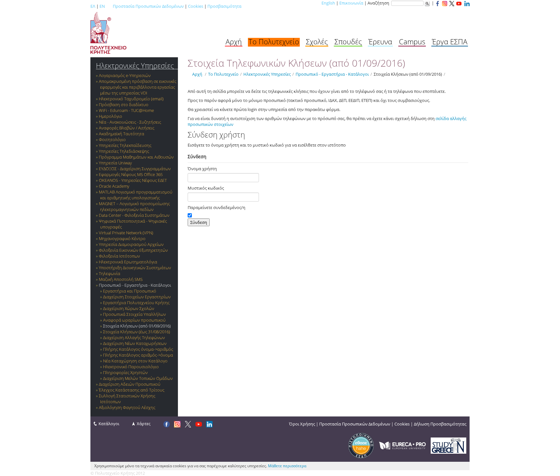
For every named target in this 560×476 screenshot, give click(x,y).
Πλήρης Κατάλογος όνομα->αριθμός (138, 349)
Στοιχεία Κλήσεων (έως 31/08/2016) (136, 332)
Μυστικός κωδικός (206, 188)
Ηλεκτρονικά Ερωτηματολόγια (128, 262)
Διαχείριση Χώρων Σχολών (128, 308)
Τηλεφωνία (109, 273)
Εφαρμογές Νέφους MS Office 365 (131, 174)
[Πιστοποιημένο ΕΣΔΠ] (361, 445)
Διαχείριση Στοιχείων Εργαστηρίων (137, 297)
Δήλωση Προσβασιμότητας (440, 424)
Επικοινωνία (351, 3)
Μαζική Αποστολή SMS (121, 279)
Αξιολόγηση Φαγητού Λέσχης (127, 407)
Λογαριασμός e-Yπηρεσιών (125, 75)
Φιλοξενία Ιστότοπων (119, 256)
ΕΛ (92, 6)
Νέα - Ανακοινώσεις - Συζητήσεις (130, 122)
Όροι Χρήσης (302, 424)
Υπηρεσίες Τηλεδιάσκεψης (124, 151)
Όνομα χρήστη (202, 169)
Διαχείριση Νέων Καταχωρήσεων (135, 343)
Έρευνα (380, 41)
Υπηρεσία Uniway (115, 163)
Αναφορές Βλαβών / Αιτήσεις (126, 128)
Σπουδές (348, 41)
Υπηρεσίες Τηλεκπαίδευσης (125, 145)
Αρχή (234, 41)
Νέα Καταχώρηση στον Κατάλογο (135, 361)
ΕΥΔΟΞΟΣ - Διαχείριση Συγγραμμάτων (135, 169)
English (328, 3)
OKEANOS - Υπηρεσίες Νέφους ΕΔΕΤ (133, 180)
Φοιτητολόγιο (112, 139)
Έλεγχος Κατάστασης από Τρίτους (131, 390)
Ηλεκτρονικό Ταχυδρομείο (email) (131, 99)
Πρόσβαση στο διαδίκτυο (123, 104)
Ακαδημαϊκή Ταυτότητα (121, 134)
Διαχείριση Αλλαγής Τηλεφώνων (134, 337)
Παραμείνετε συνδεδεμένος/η (216, 207)
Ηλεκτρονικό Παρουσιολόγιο (131, 367)
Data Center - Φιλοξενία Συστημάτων (134, 215)
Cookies (195, 6)
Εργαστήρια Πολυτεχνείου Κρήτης (136, 302)
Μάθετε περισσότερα (287, 466)
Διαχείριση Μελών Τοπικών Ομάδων (138, 378)
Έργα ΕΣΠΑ (449, 41)
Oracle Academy (114, 186)
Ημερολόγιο (110, 116)
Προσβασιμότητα (224, 6)
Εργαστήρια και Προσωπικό (129, 291)
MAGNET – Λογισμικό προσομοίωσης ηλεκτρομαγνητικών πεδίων (134, 206)
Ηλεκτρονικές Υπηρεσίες (135, 65)
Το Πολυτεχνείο (274, 41)
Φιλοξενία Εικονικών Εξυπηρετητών (133, 250)
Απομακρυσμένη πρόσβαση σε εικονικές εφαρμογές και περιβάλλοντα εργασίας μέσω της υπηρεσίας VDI (137, 87)
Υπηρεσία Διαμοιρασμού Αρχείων (131, 244)
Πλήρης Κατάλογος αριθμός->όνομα (138, 355)
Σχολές (317, 41)
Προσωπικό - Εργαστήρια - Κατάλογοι (135, 285)
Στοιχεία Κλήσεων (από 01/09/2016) (137, 326)
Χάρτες (143, 423)
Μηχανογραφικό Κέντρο (122, 238)
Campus (412, 41)
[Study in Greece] (448, 445)
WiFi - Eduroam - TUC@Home (126, 110)
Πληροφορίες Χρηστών (125, 372)
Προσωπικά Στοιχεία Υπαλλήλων (134, 314)
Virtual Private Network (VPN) (126, 233)
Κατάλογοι (109, 423)
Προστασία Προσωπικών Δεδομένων (148, 6)
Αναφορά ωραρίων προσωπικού (134, 320)
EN (102, 6)
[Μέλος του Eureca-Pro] (402, 445)
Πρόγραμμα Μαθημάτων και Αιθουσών (136, 157)
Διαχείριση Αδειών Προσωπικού (129, 384)
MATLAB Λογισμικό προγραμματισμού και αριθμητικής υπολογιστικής (135, 195)
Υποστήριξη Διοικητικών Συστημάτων (135, 268)
